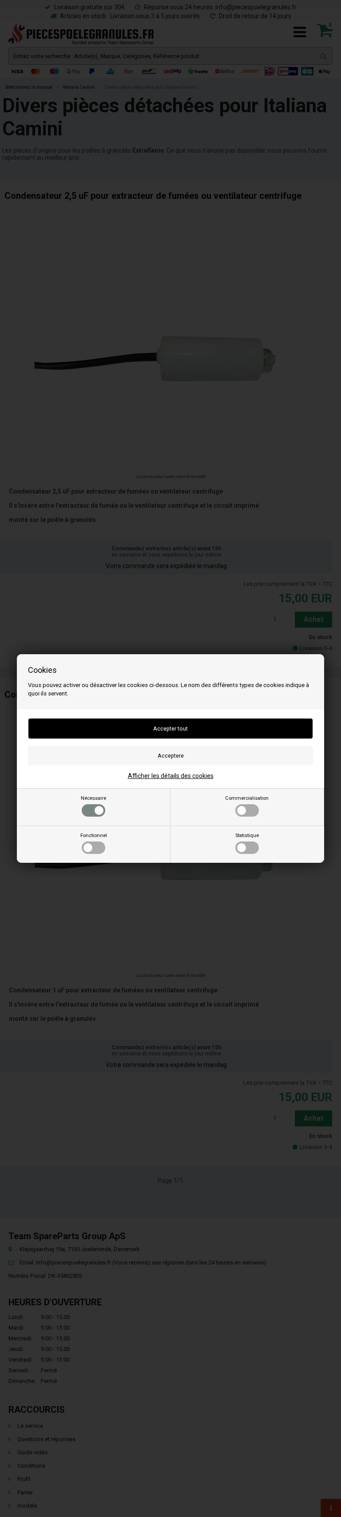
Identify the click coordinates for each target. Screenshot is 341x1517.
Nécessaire (93, 798)
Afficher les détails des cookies (171, 775)
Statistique (247, 835)
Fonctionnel (93, 835)
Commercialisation (247, 798)
